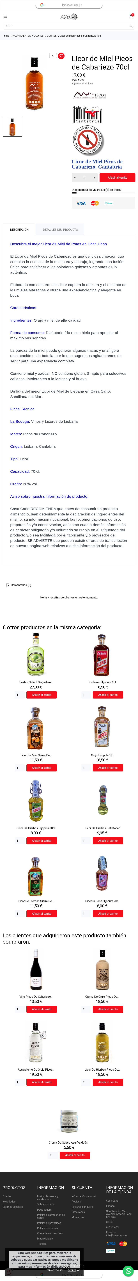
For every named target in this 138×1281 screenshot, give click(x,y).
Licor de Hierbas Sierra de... (36, 901)
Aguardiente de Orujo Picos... (36, 1069)
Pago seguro (44, 1209)
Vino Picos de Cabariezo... (35, 996)
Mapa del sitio (45, 1238)
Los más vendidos (13, 1206)
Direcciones (78, 1212)
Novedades (9, 1201)
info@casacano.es (116, 1235)
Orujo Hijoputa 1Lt (102, 755)
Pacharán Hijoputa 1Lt (102, 682)
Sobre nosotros (46, 1204)
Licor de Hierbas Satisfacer (102, 828)
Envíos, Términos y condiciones (47, 1198)
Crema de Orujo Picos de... (102, 996)
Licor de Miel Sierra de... (35, 755)
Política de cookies (47, 1228)
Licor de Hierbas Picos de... (102, 1069)
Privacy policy (55, 1270)
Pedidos (76, 1201)
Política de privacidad (49, 1223)
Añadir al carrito (117, 177)
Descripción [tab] (19, 229)
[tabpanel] (34, 82)
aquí (66, 1266)
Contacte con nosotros (50, 1233)
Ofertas (7, 1196)
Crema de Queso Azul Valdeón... (69, 1142)
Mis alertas (78, 1217)
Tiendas (41, 1243)
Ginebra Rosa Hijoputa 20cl (102, 901)
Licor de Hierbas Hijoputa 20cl (36, 828)
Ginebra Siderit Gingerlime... (36, 682)
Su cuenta (82, 1187)
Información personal (84, 1196)
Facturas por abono (83, 1206)
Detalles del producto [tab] (60, 229)
